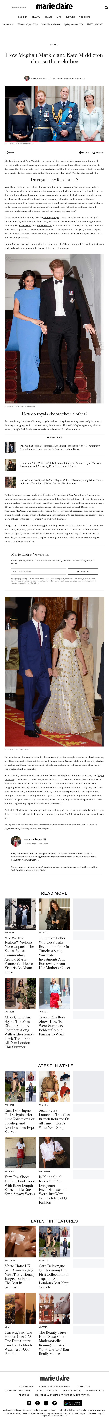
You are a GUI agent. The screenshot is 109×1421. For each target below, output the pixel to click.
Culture (70, 17)
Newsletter (99, 153)
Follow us (85, 153)
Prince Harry (25, 225)
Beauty (36, 17)
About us (24, 1395)
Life (59, 17)
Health (49, 17)
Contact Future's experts (55, 1387)
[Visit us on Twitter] (29, 1403)
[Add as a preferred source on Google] (81, 1403)
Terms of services (41, 579)
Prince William (44, 225)
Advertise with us (47, 1391)
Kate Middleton (33, 161)
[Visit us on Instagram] (37, 1403)
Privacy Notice (83, 579)
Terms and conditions (18, 1391)
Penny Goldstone (41, 78)
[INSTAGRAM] (44, 839)
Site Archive (26, 1387)
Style (54, 45)
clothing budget (51, 217)
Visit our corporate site (94, 1410)
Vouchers (85, 17)
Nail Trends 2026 (95, 24)
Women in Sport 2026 (28, 24)
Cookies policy (95, 1391)
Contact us (83, 1387)
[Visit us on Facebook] (46, 1403)
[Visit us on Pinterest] (54, 1403)
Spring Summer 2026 (73, 24)
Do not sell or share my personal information (62, 1395)
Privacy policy (72, 1391)
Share (11, 153)
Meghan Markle (13, 161)
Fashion (23, 17)
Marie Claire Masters (50, 24)
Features (80, 78)
